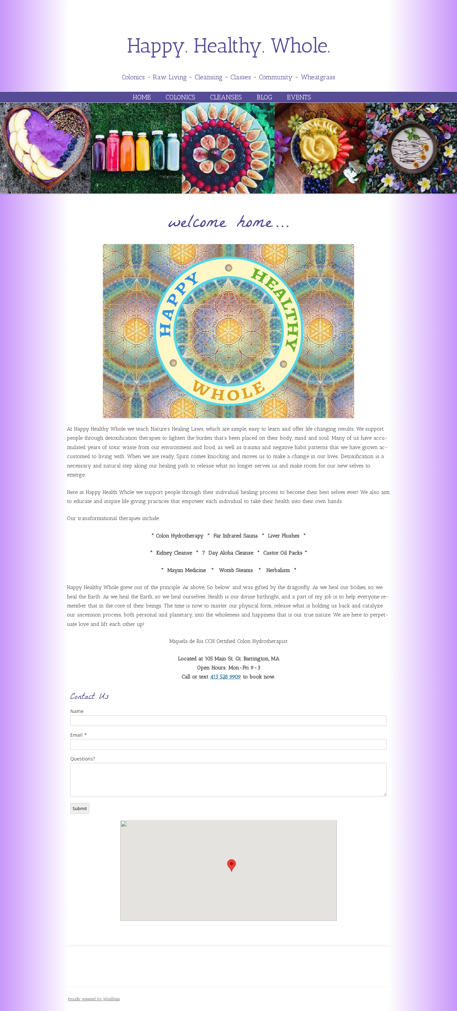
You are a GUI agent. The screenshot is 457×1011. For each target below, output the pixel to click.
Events (299, 97)
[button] (231, 865)
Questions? (82, 758)
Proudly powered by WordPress (94, 999)
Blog (264, 97)
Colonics (180, 97)
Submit (80, 808)
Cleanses (226, 97)
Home (141, 97)
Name (77, 711)
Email (76, 735)
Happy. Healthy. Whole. (228, 45)
